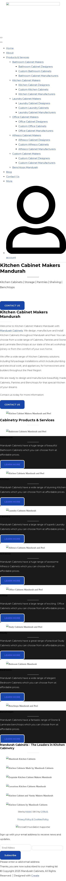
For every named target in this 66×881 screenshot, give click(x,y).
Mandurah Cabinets (11, 330)
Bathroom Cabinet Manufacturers (38, 75)
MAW (28, 811)
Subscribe (10, 855)
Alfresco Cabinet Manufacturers (37, 149)
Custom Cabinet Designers (34, 158)
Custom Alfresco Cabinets (33, 144)
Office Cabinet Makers (25, 117)
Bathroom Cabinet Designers (35, 66)
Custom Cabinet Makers (26, 153)
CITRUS (44, 811)
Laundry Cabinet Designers (34, 103)
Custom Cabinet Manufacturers (36, 162)
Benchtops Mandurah (25, 167)
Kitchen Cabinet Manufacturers (36, 94)
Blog (9, 172)
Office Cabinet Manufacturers (35, 130)
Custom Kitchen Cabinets (33, 89)
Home (10, 48)
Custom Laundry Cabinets (33, 107)
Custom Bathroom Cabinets (34, 71)
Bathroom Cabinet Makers (27, 62)
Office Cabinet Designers (33, 121)
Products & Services (17, 57)
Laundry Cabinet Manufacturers (37, 112)
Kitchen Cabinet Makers (26, 80)
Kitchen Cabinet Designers (34, 84)
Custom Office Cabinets (32, 126)
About (10, 52)
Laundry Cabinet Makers (26, 98)
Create (35, 875)
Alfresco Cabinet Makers (26, 135)
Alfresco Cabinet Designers (34, 139)
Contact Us (12, 176)
